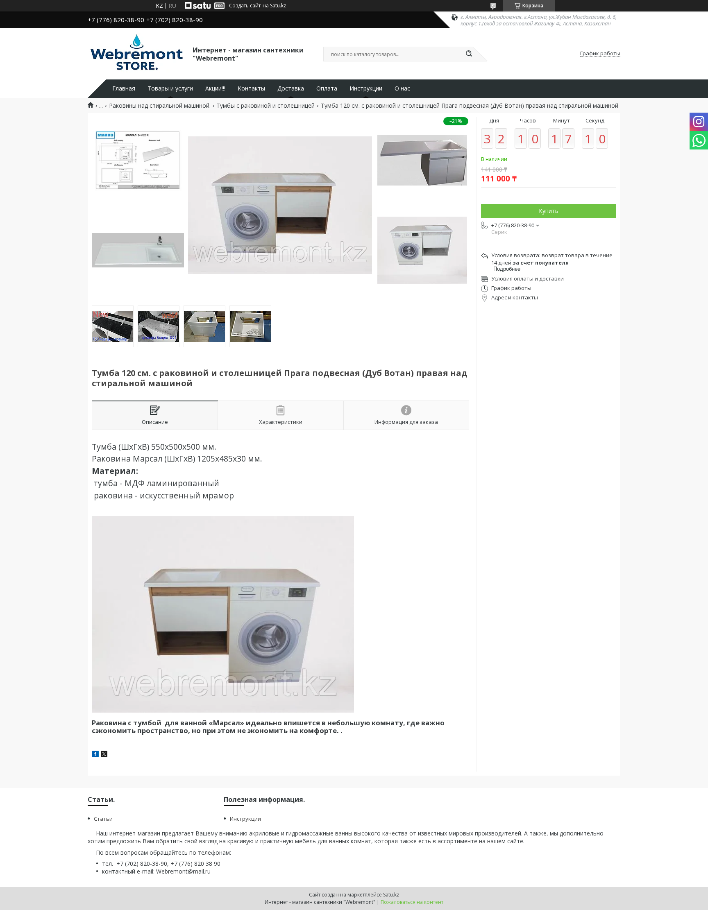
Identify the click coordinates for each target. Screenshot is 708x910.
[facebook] (95, 755)
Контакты (251, 88)
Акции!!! (215, 88)
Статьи (103, 818)
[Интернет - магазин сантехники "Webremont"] (136, 53)
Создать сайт (245, 6)
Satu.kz (391, 894)
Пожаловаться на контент (412, 902)
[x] (104, 755)
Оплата (326, 88)
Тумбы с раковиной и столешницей (265, 105)
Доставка (290, 88)
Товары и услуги (170, 88)
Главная (123, 88)
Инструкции (365, 88)
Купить (548, 211)
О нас (402, 88)
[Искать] (469, 54)
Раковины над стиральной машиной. (160, 105)
